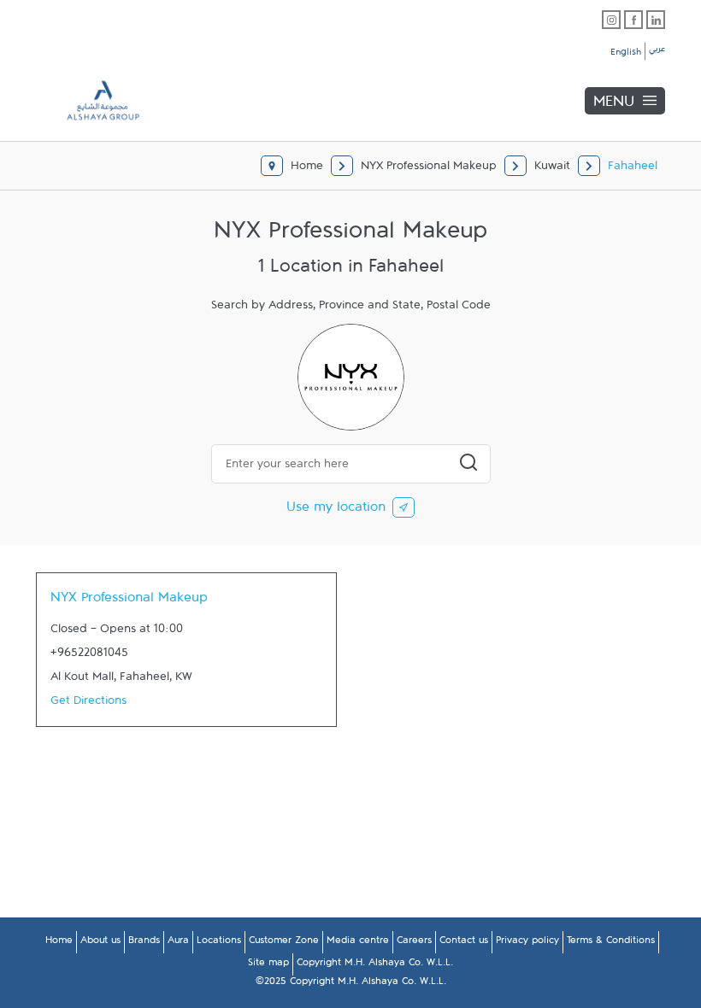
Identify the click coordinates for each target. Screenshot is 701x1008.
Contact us (463, 943)
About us (100, 943)
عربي (657, 51)
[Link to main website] (90, 100)
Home (59, 943)
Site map (268, 965)
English (625, 55)
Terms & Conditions (611, 943)
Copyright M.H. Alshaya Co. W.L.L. (375, 965)
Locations (219, 943)
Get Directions (88, 703)
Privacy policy (527, 943)
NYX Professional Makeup (129, 601)
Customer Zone (284, 943)
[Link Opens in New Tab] (611, 19)
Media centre (358, 943)
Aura (178, 943)
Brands (144, 943)
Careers (414, 943)
